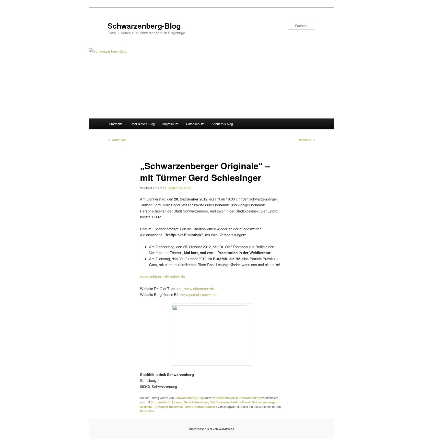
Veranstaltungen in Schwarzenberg (236, 398)
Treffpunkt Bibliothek (168, 406)
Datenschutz (195, 123)
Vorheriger (117, 140)
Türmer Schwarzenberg (200, 406)
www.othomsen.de (199, 288)
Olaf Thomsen (219, 402)
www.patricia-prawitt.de (198, 294)
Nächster (307, 140)
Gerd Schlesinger (196, 402)
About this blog (222, 123)
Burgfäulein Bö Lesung (166, 402)
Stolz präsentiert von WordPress (211, 429)
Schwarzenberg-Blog (144, 25)
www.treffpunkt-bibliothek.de (162, 276)
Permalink (147, 411)
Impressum (170, 123)
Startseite (116, 123)
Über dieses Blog (142, 123)
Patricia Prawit (240, 402)
